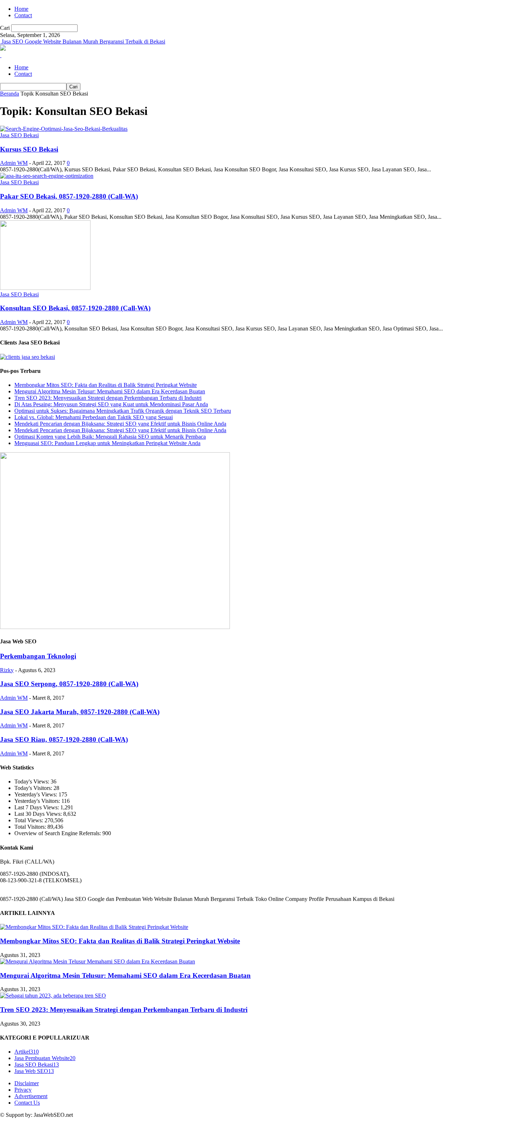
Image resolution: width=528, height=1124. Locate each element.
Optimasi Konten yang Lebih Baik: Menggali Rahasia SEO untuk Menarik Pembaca (110, 437)
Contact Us (27, 1103)
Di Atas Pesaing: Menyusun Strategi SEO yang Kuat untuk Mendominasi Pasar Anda (111, 404)
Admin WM (14, 163)
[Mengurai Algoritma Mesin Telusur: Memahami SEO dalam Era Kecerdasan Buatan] (97, 961)
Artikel (26, 1052)
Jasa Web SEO (34, 1071)
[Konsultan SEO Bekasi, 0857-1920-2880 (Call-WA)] (45, 288)
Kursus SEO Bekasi (29, 149)
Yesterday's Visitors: (37, 801)
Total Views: (29, 820)
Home (21, 9)
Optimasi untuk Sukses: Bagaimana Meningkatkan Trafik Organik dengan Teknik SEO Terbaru (122, 411)
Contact (23, 15)
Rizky (7, 670)
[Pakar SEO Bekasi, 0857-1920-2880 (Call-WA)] (46, 176)
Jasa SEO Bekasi (19, 135)
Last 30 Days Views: (38, 814)
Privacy (23, 1090)
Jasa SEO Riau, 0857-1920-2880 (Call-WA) (64, 739)
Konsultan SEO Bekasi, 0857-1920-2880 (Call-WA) (75, 308)
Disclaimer (26, 1083)
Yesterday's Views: (36, 794)
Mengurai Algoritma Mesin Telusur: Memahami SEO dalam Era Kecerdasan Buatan (109, 391)
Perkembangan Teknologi (38, 656)
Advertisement (30, 1096)
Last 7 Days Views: (37, 807)
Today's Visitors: (34, 788)
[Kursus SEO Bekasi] (64, 129)
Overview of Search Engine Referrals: (58, 833)
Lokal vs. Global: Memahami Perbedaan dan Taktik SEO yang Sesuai (93, 417)
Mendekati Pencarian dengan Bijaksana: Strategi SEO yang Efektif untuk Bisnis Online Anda (120, 424)
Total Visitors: (30, 827)
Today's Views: (32, 781)
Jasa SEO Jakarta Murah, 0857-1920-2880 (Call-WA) (79, 712)
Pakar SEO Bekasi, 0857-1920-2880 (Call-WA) (69, 196)
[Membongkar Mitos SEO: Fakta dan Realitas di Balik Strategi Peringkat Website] (94, 927)
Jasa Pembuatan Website (44, 1058)
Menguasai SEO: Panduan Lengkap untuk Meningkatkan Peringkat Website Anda (107, 443)
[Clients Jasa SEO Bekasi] (27, 357)
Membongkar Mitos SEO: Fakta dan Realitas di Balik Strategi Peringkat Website (105, 385)
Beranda (9, 94)
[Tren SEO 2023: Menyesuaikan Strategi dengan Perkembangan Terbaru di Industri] (53, 996)
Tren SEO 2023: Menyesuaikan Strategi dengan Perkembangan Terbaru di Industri (108, 398)
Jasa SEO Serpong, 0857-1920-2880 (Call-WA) (69, 684)
